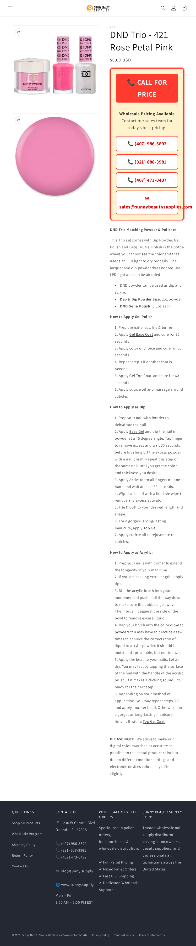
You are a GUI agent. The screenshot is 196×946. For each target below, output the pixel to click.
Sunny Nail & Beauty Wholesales (42, 935)
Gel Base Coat (141, 334)
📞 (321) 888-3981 (147, 162)
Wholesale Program (27, 833)
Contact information (152, 935)
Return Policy (22, 855)
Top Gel (150, 527)
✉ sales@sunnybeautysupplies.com (148, 202)
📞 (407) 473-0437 (147, 180)
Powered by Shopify (75, 935)
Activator (137, 479)
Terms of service (124, 935)
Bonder (158, 417)
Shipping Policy (24, 844)
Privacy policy (101, 935)
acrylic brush (143, 590)
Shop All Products (26, 823)
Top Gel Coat (154, 721)
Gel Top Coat (140, 375)
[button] (10, 8)
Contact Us (20, 866)
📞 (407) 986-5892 (147, 144)
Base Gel (136, 431)
